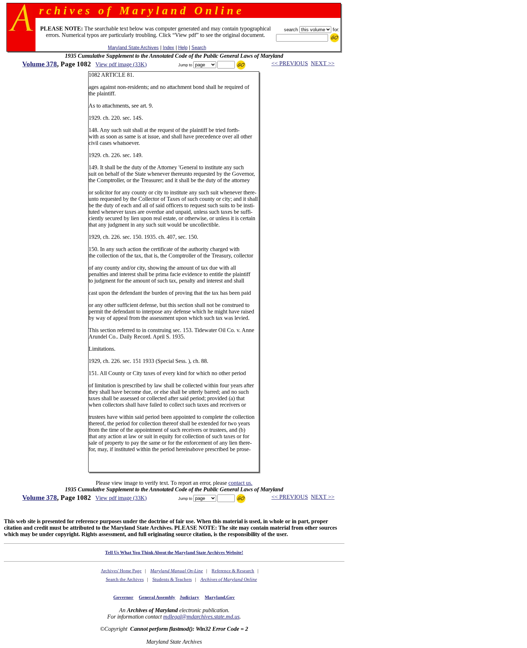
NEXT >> (322, 63)
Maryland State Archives (133, 47)
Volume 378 (39, 64)
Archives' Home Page (121, 570)
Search (198, 47)
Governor (123, 597)
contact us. (240, 483)
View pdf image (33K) (121, 64)
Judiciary (189, 597)
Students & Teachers (172, 579)
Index (168, 47)
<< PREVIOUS (289, 63)
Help (182, 47)
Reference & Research (233, 570)
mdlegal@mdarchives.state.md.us (201, 617)
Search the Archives (125, 579)
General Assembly (157, 597)
